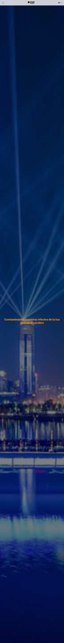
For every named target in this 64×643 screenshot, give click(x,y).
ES (59, 3)
